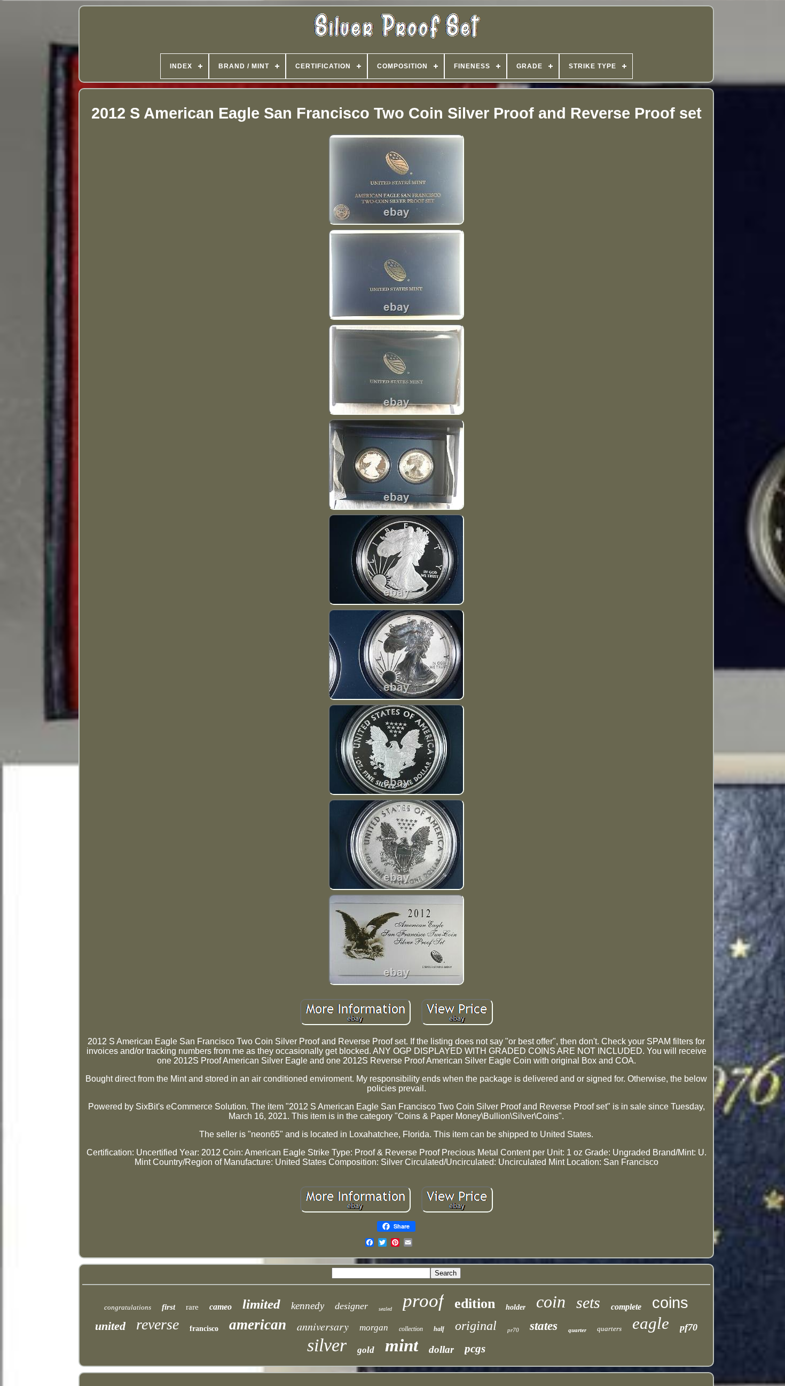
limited (261, 1304)
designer (351, 1306)
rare (192, 1307)
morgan (373, 1327)
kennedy (307, 1305)
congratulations (127, 1307)
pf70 (688, 1327)
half (439, 1329)
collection (411, 1329)
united (110, 1326)
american (257, 1325)
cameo (220, 1306)
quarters (609, 1329)
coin (551, 1301)
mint (401, 1345)
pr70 (513, 1330)
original (476, 1326)
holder (515, 1307)
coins (670, 1302)
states (544, 1326)
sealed (385, 1309)
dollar (441, 1349)
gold (365, 1350)
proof (423, 1300)
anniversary (323, 1326)
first (168, 1307)
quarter (577, 1330)
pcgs (475, 1348)
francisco (204, 1329)
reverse (157, 1324)
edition (474, 1303)
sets (588, 1302)
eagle (650, 1323)
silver (327, 1345)
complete (626, 1306)
